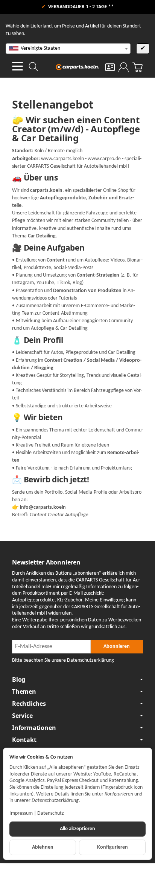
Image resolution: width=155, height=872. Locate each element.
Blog (18, 679)
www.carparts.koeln (62, 159)
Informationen (34, 728)
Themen (24, 691)
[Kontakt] (110, 67)
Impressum (21, 813)
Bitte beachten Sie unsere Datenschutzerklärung (63, 660)
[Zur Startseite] (77, 67)
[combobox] (68, 48)
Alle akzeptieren (77, 828)
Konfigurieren (112, 847)
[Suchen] (33, 67)
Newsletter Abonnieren (46, 562)
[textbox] (68, 49)
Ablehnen (42, 847)
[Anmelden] (123, 67)
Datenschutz (50, 813)
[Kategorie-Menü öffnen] (17, 66)
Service (22, 716)
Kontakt (24, 740)
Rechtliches (29, 704)
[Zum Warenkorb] (137, 67)
